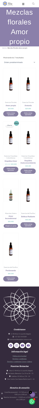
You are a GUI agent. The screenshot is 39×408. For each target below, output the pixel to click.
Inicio (4, 48)
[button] (23, 4)
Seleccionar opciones (11, 113)
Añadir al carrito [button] (10, 226)
